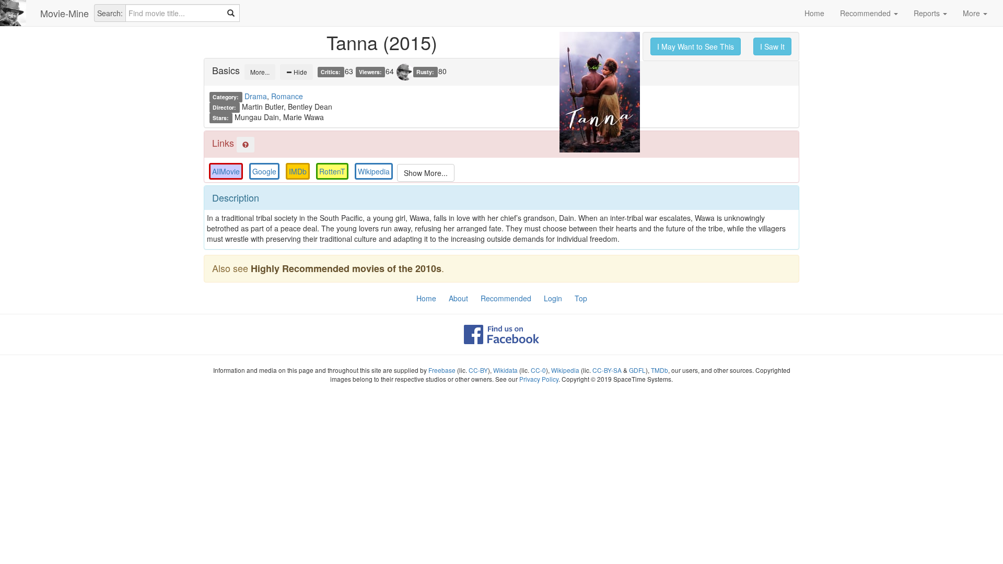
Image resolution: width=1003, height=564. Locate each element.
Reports (928, 13)
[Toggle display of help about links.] (245, 144)
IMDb (298, 171)
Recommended (866, 13)
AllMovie (226, 171)
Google (264, 171)
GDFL (637, 370)
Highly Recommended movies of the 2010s (346, 268)
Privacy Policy (538, 378)
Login (553, 298)
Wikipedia (374, 171)
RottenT (332, 171)
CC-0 (538, 370)
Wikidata (505, 370)
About (458, 298)
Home (814, 13)
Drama (255, 96)
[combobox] (182, 13)
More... (260, 71)
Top (581, 298)
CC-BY (478, 370)
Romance (287, 96)
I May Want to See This (695, 46)
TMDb (659, 370)
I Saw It (772, 46)
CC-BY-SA (607, 370)
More (972, 13)
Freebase (442, 370)
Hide (299, 71)
